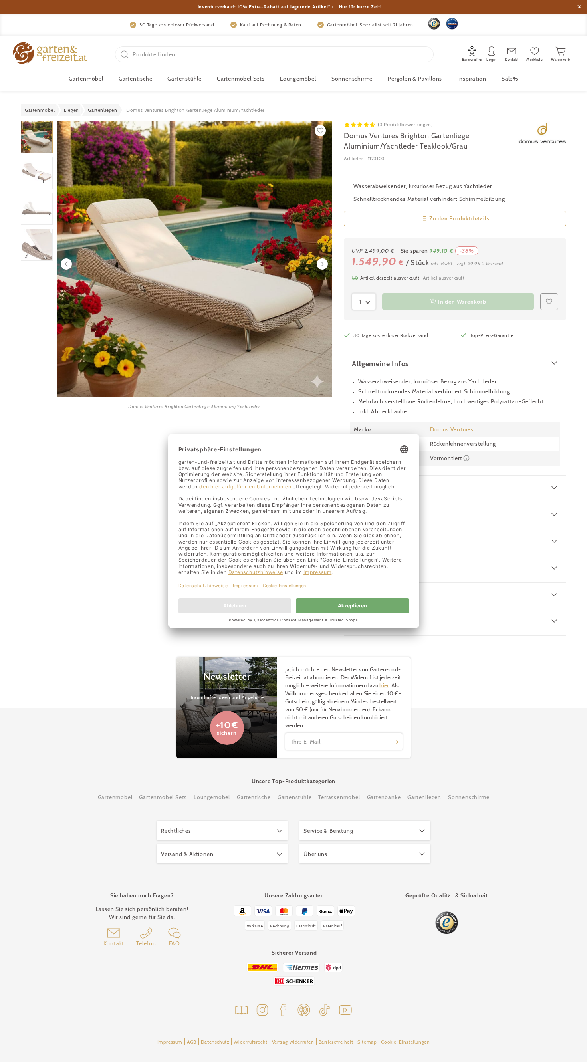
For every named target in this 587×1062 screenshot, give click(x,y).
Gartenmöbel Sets (241, 78)
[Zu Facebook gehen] (283, 1011)
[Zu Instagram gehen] (262, 1011)
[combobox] (363, 302)
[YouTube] (345, 1011)
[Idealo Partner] (452, 24)
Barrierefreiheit (336, 1042)
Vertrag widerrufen (293, 1042)
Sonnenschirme (352, 78)
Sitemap (367, 1042)
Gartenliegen (424, 797)
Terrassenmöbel (339, 797)
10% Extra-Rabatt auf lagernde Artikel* (283, 7)
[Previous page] (66, 264)
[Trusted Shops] (434, 24)
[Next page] (322, 264)
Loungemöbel (298, 78)
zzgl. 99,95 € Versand (480, 263)
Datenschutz (215, 1042)
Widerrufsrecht (250, 1042)
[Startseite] (50, 54)
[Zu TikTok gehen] (324, 1011)
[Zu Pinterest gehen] (303, 1011)
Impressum (169, 1042)
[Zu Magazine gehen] (241, 1011)
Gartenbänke (384, 797)
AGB (191, 1042)
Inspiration (471, 78)
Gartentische (136, 78)
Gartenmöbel (115, 797)
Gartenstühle (184, 78)
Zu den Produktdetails (459, 218)
